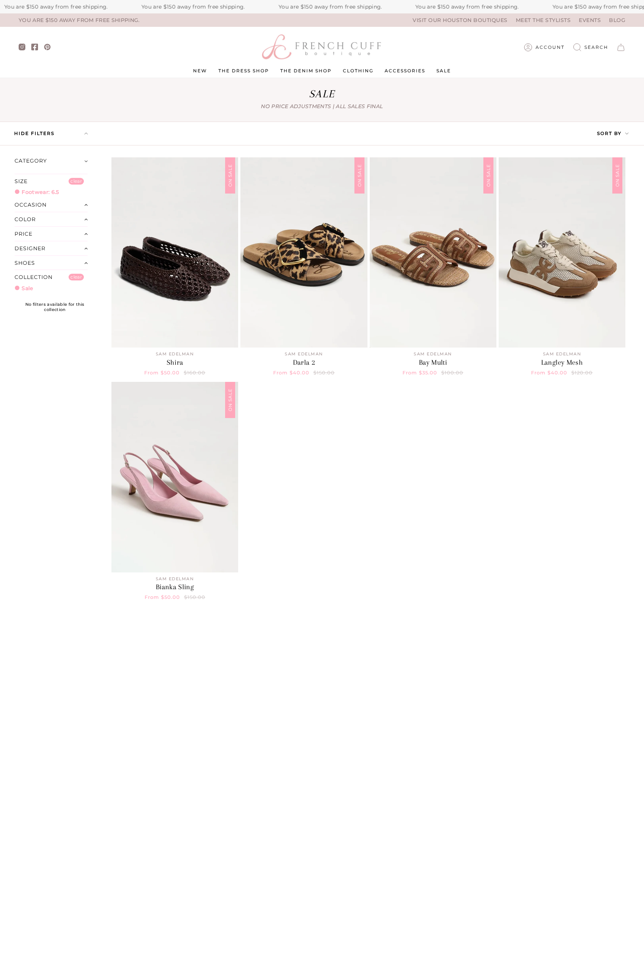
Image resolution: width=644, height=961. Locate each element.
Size (21, 181)
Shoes (25, 263)
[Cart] (620, 47)
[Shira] (174, 252)
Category (31, 161)
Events (590, 20)
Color (25, 219)
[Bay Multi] (433, 252)
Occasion (31, 204)
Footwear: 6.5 (39, 192)
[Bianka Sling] (174, 477)
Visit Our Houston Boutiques (460, 20)
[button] (591, 47)
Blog (617, 20)
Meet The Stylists (543, 20)
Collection (34, 277)
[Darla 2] (303, 252)
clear (76, 181)
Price (23, 233)
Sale (27, 288)
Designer (30, 248)
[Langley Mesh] (562, 252)
